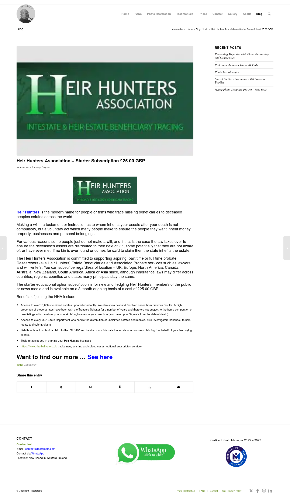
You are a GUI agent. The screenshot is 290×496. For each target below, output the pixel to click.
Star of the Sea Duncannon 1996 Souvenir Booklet (240, 81)
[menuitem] (125, 13)
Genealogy (30, 364)
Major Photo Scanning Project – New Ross (240, 90)
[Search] (269, 13)
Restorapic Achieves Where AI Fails (236, 65)
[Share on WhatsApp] (90, 387)
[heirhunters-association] (105, 101)
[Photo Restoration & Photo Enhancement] (26, 13)
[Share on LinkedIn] (149, 387)
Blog (20, 28)
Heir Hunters (28, 212)
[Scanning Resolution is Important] (286, 248)
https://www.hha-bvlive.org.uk (39, 346)
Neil (48, 167)
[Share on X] (61, 387)
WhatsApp (37, 453)
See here (100, 356)
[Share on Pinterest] (120, 387)
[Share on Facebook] (31, 387)
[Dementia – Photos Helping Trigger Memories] (3, 248)
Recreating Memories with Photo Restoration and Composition (242, 56)
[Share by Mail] (178, 387)
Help (38, 167)
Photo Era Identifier (227, 72)
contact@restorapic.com (40, 449)
